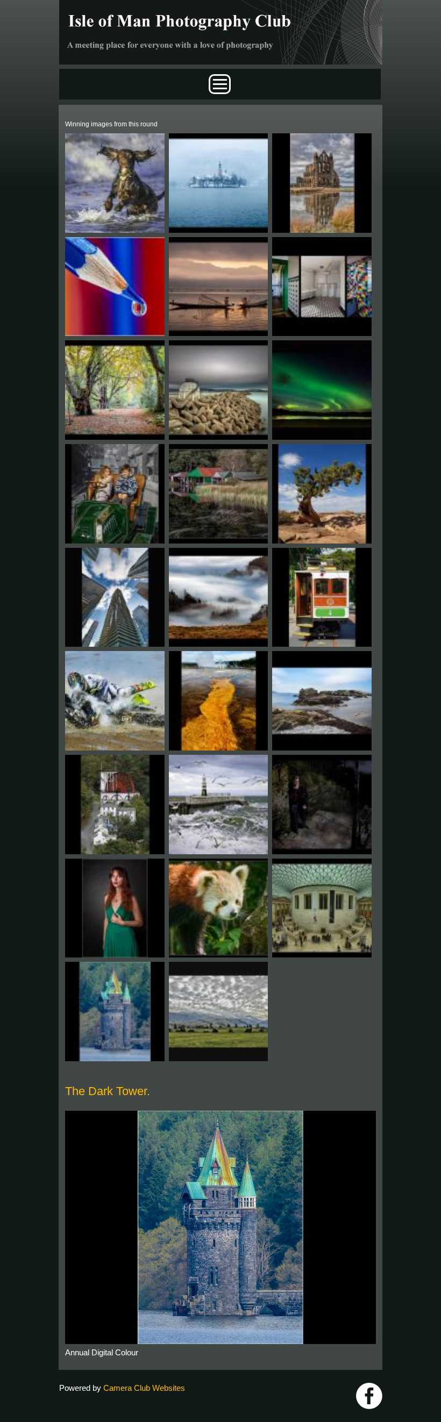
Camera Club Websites (144, 1387)
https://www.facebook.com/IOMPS (369, 1396)
